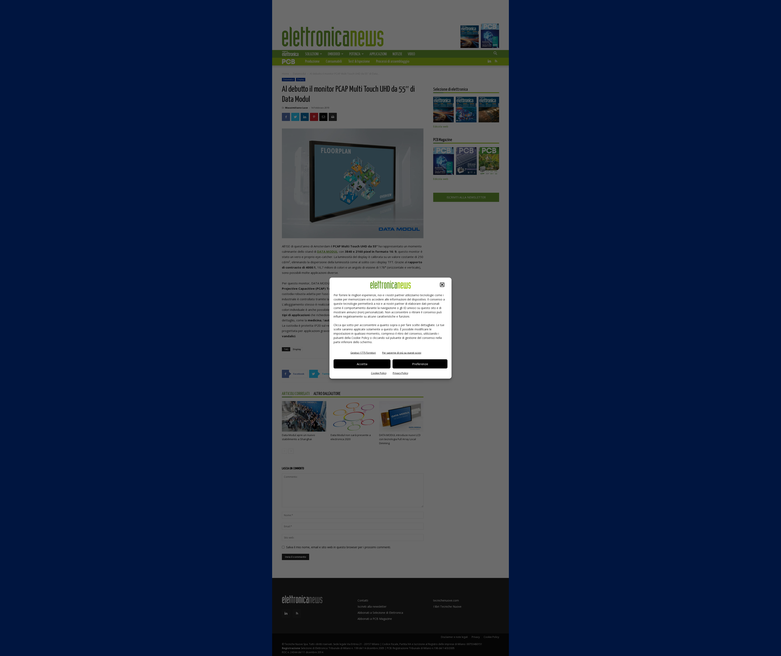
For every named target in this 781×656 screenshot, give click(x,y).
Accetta (362, 364)
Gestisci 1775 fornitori (363, 352)
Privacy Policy (400, 373)
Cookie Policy (378, 373)
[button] (442, 285)
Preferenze (420, 364)
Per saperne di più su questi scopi (401, 352)
